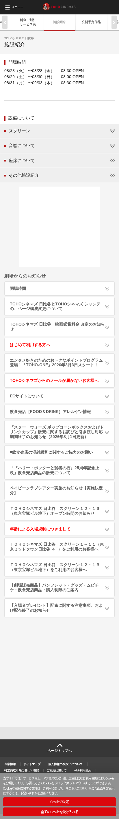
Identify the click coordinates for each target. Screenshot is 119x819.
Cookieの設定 (59, 801)
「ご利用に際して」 (53, 788)
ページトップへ (59, 751)
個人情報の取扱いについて (65, 764)
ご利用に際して (57, 770)
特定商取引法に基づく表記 (21, 770)
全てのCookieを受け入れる (59, 811)
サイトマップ (32, 764)
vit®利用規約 (82, 770)
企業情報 (10, 764)
